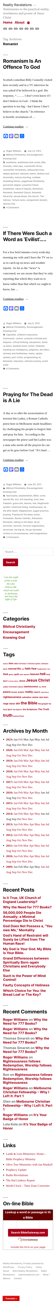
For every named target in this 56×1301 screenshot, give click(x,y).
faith (28, 668)
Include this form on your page (28, 1247)
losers (32, 353)
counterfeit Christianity (14, 170)
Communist (8, 338)
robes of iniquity (23, 188)
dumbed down (20, 346)
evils (36, 499)
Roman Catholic (23, 518)
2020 (9, 750)
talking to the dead (23, 522)
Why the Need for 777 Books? (27, 907)
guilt (16, 674)
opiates (6, 357)
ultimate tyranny (32, 361)
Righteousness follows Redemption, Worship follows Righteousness (27, 1065)
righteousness (12, 697)
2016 (9, 792)
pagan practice (40, 511)
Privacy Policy (25, 1267)
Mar (26, 750)
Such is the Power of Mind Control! (24, 978)
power (14, 692)
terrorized (8, 529)
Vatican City (9, 203)
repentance (45, 692)
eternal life (8, 499)
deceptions (35, 342)
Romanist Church (22, 192)
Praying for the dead (22, 514)
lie (45, 507)
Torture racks (18, 200)
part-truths (17, 357)
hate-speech (24, 674)
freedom (7, 503)
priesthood (8, 188)
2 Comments (12, 537)
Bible (35, 495)
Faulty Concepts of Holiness (26, 985)
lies (40, 687)
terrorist (17, 526)
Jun (43, 750)
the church (33, 196)
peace (7, 691)
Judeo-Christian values (13, 687)
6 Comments (12, 368)
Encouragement (35, 154)
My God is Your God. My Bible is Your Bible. (27, 951)
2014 (9, 814)
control (19, 338)
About (20, 22)
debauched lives (35, 170)
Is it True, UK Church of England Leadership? (22, 900)
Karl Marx (44, 349)
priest (37, 514)
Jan (16, 750)
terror (36, 522)
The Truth (43, 709)
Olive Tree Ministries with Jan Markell (29, 1164)
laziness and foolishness (15, 353)
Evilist (31, 346)
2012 (9, 835)
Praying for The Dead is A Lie (28, 397)
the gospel (43, 704)
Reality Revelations (17, 5)
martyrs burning (23, 177)
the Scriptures (30, 709)
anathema (11, 162)
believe (5, 664)
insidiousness (36, 507)
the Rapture (17, 710)
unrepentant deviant (37, 200)
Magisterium (25, 511)
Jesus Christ (38, 680)
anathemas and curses (29, 162)
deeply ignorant (11, 173)
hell (34, 503)
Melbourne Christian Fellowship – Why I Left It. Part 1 (27, 1092)
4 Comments (12, 207)
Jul (47, 750)
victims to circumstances (15, 533)
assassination (25, 495)
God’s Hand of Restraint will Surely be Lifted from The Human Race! (25, 939)
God (5, 674)
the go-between (33, 529)
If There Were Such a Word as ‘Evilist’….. (27, 236)
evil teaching (26, 499)
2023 (9, 739)
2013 (9, 824)
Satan (12, 703)
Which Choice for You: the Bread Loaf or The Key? (24, 993)
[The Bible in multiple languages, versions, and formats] (28, 1241)
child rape (18, 166)
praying (7, 514)
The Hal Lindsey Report (20, 1180)
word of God (18, 716)
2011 (9, 845)
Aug (8, 755)
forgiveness (42, 669)
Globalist (40, 346)
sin (18, 703)
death (5, 669)
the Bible (29, 703)
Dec (30, 755)
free (48, 669)
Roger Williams (13, 151)
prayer (21, 692)
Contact (18, 1278)
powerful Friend (30, 185)
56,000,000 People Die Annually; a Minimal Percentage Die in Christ (23, 917)
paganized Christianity (32, 181)
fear (42, 499)
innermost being (20, 507)
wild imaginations (38, 533)
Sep (14, 755)
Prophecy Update (16, 1170)
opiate (39, 353)
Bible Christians (20, 664)
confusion (44, 664)
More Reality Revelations (25, 1271)
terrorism (7, 526)
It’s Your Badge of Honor (25, 1117)
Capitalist (11, 334)
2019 (9, 761)
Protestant (8, 518)
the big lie (19, 529)
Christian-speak (33, 664)
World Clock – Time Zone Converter (28, 1186)
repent (37, 692)
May (37, 750)
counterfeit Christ (33, 166)
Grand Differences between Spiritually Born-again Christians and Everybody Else (26, 964)
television (18, 361)
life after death (10, 511)
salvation (27, 697)
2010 (9, 856)
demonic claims (28, 173)
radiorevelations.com (28, 1274)
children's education (27, 334)
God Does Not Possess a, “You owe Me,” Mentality (27, 928)
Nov (24, 755)
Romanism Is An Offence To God (22, 64)
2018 (9, 771)
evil (16, 499)
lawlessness (31, 686)
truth (8, 715)
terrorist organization (33, 526)
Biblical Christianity (16, 154)
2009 (9, 867)
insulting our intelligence (15, 349)
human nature (13, 681)
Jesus (22, 680)
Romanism (37, 188)
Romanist (7, 192)
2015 (9, 803)
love (44, 686)
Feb (20, 739)
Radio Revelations (17, 1175)
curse (42, 495)
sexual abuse (20, 196)
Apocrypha (11, 495)
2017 (9, 782)
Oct (19, 755)
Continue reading (15, 126)
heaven (27, 503)
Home (7, 22)
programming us (32, 357)
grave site (18, 503)
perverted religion (12, 185)
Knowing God (9, 158)
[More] (28, 23)
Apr (31, 750)
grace (11, 674)
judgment (33, 349)
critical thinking (20, 342)
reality (29, 691)
